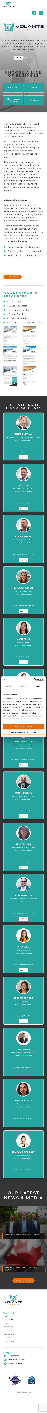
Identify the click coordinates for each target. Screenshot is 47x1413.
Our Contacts (9, 1341)
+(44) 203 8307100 (15, 1356)
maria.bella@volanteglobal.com (23, 657)
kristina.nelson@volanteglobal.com (23, 605)
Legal (6, 1323)
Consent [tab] (8, 686)
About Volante (9, 1316)
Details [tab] (24, 686)
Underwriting (9, 1320)
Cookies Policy (9, 1334)
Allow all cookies (23, 726)
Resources (8, 1337)
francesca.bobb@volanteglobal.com (23, 1016)
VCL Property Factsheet (19, 310)
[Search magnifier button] (34, 12)
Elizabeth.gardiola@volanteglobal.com (23, 1169)
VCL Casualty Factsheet (18, 306)
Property (12, 247)
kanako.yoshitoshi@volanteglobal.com (23, 759)
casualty (21, 247)
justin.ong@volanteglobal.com (23, 1067)
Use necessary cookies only (23, 732)
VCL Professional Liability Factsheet (25, 322)
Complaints (8, 1330)
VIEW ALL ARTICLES (23, 1280)
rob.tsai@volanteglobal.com (23, 503)
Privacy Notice (9, 1327)
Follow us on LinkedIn (15, 1363)
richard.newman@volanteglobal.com (23, 452)
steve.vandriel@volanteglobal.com (23, 554)
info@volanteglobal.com (16, 1360)
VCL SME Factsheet (17, 318)
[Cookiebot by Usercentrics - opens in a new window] (33, 679)
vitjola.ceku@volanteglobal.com (23, 964)
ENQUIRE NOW (12, 277)
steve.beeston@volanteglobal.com (23, 913)
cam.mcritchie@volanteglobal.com (23, 811)
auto (32, 247)
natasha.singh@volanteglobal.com (23, 1118)
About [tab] (38, 686)
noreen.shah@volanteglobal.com (24, 862)
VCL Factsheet (14, 302)
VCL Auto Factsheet (17, 314)
